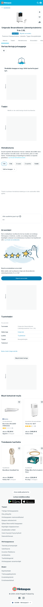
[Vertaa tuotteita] (39, 22)
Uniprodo (21, 332)
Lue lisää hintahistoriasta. (17, 157)
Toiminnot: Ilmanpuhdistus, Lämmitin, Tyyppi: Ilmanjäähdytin (21, 36)
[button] (39, 12)
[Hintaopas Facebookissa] (19, 598)
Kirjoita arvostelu (25, 33)
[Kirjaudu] (40, 2)
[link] (12, 417)
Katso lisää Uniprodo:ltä (9, 351)
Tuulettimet (7, 7)
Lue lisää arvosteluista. (12, 240)
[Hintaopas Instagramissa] (23, 598)
